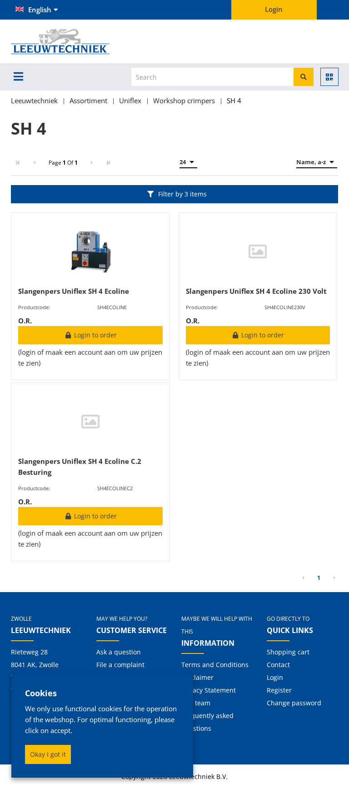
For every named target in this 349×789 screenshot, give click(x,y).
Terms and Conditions (215, 664)
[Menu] (18, 76)
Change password (294, 703)
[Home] (75, 41)
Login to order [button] (94, 335)
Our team (195, 703)
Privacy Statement (208, 690)
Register (279, 690)
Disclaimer (197, 677)
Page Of (63, 162)
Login (275, 677)
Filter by (182, 194)
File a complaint (120, 664)
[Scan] (329, 77)
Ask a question (118, 652)
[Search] (304, 77)
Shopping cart (288, 652)
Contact (278, 664)
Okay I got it (48, 754)
